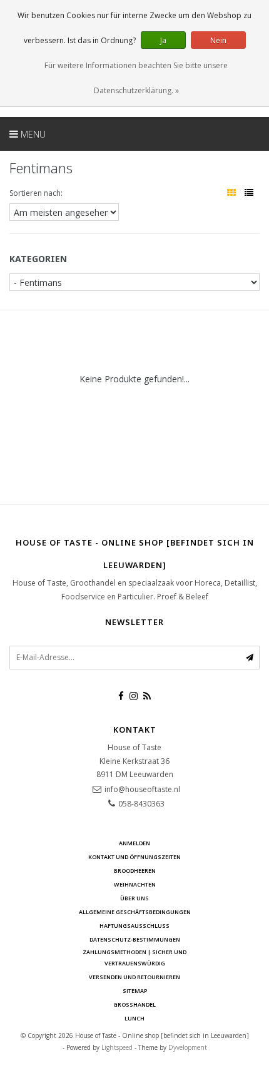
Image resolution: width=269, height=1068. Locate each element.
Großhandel (134, 1004)
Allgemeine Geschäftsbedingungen (135, 912)
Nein (218, 40)
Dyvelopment (187, 1047)
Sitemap (135, 991)
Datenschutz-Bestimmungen (134, 939)
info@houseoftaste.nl (142, 789)
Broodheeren (135, 871)
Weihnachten (135, 884)
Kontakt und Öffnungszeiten (134, 857)
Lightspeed (117, 1047)
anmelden (134, 843)
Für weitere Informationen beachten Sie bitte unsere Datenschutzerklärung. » (136, 78)
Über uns (134, 898)
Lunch (134, 1018)
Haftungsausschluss (134, 926)
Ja (163, 40)
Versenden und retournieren (134, 977)
